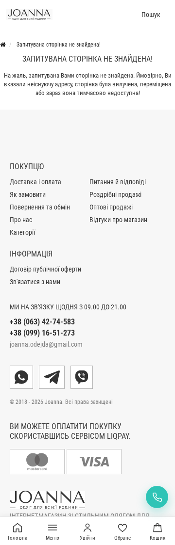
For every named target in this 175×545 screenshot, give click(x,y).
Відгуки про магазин (118, 220)
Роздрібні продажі (115, 194)
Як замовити (28, 194)
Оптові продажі (111, 207)
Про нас (21, 220)
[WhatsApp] (21, 377)
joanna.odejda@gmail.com (46, 344)
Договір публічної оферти (45, 269)
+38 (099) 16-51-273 (42, 332)
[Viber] (81, 377)
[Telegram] (52, 377)
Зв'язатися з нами (35, 282)
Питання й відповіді (117, 182)
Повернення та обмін (40, 207)
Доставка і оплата (35, 182)
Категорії (22, 232)
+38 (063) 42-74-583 (42, 321)
